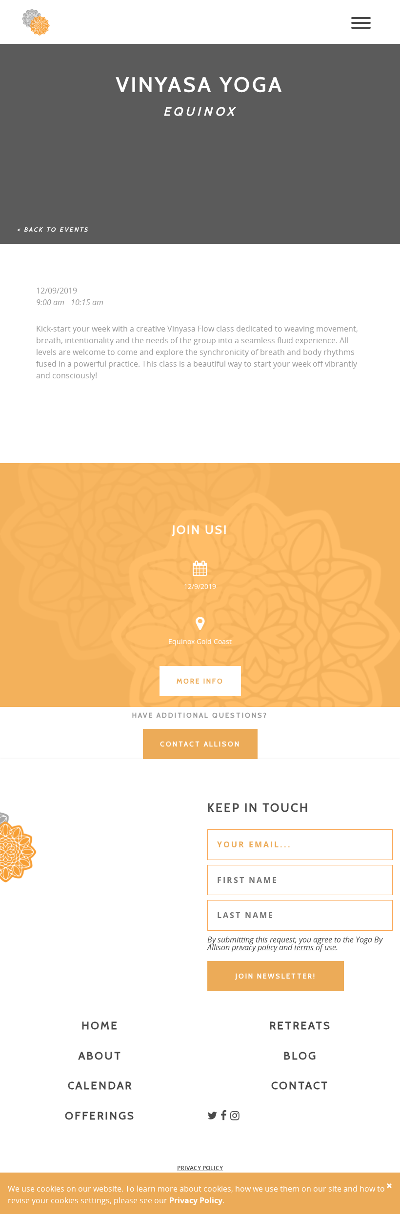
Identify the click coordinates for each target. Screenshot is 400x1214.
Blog (300, 1055)
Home (100, 1025)
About (100, 1055)
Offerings (100, 1115)
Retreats (300, 1025)
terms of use (315, 947)
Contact (300, 1085)
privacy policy (255, 947)
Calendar (100, 1085)
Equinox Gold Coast (200, 641)
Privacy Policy (200, 1168)
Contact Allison (200, 744)
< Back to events (53, 229)
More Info (200, 681)
